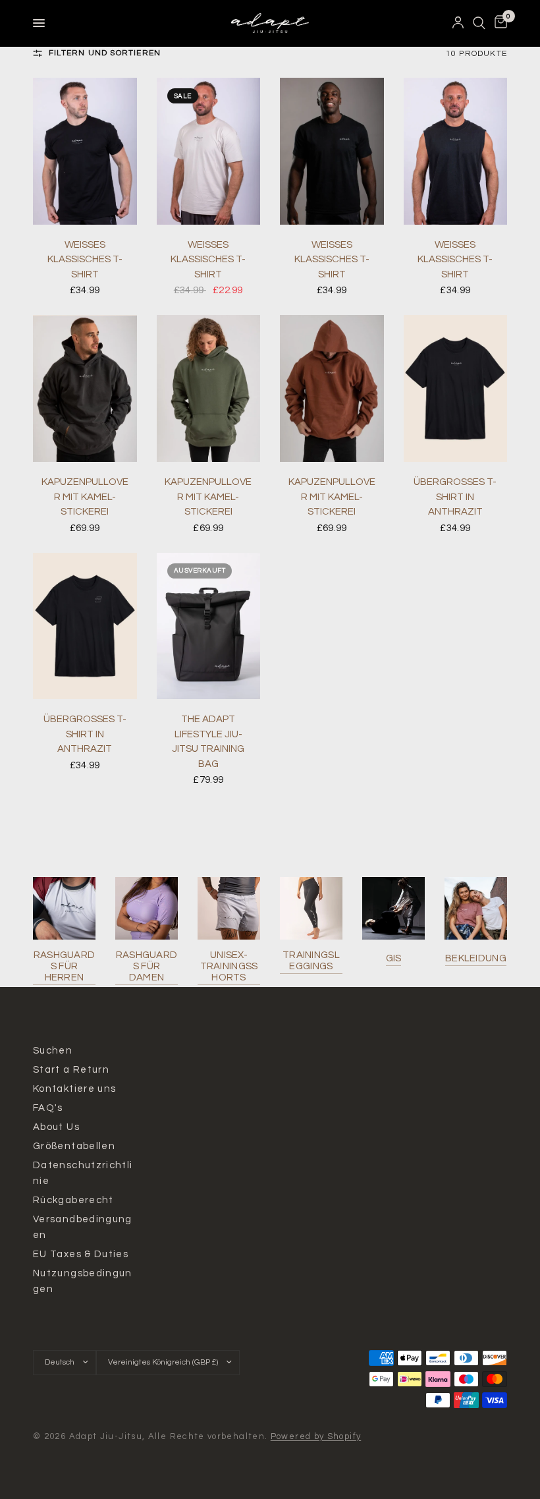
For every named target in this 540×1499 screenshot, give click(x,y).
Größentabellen (74, 1146)
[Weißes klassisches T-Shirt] (85, 151)
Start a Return (71, 1070)
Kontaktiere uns (74, 1089)
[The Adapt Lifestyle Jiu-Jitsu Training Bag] (209, 626)
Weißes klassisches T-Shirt (84, 259)
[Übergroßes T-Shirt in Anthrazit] (456, 388)
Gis (394, 958)
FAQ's (48, 1108)
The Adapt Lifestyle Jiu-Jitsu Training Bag (208, 741)
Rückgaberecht (73, 1200)
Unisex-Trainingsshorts (229, 966)
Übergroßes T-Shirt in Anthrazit (455, 497)
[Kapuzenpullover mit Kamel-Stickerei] (85, 388)
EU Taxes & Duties (80, 1254)
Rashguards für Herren (64, 966)
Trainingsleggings (311, 960)
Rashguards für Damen (147, 966)
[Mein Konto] (458, 23)
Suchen (52, 1051)
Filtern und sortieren (105, 53)
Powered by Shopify (316, 1436)
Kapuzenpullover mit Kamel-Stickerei (84, 497)
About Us (56, 1127)
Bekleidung (475, 958)
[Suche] (479, 23)
